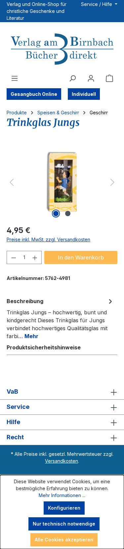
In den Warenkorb (81, 257)
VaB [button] (12, 391)
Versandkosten (61, 461)
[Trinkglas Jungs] (62, 182)
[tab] (60, 318)
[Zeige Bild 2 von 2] (67, 213)
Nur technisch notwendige (64, 524)
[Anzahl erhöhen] (35, 257)
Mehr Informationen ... (62, 495)
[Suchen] (72, 78)
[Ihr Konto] (91, 78)
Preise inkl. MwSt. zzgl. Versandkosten (48, 239)
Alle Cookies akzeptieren (64, 539)
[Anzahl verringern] (14, 257)
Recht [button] (15, 437)
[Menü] (14, 78)
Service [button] (18, 406)
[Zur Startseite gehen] (62, 49)
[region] (62, 182)
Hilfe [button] (13, 421)
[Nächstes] (112, 182)
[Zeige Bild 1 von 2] (56, 213)
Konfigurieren (64, 508)
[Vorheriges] (12, 182)
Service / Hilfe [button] (97, 4)
